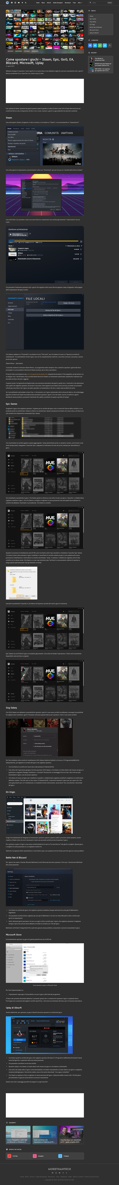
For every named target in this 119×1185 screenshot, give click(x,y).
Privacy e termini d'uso (91, 1177)
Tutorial (26, 51)
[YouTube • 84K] (18, 2)
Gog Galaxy (93, 22)
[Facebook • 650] (12, 2)
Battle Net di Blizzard (96, 27)
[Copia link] (110, 45)
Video (70, 1177)
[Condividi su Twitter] (95, 45)
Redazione (64, 1177)
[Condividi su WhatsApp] (100, 45)
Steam (91, 16)
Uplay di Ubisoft (94, 33)
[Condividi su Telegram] (105, 45)
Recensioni (68, 3)
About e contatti (78, 1177)
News (43, 3)
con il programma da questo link (37, 374)
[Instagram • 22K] (15, 2)
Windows (35, 51)
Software (18, 51)
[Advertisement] (45, 91)
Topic (74, 3)
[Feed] (25, 2)
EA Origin (92, 24)
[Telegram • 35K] (22, 2)
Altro (79, 3)
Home (37, 3)
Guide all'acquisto (58, 3)
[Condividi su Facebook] (90, 45)
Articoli (49, 3)
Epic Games (93, 19)
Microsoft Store (94, 30)
